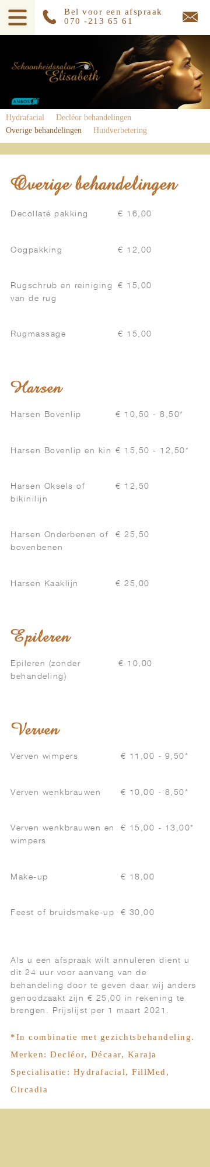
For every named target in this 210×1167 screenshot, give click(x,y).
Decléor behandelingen (93, 117)
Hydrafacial (25, 117)
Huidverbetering (120, 130)
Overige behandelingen (44, 130)
